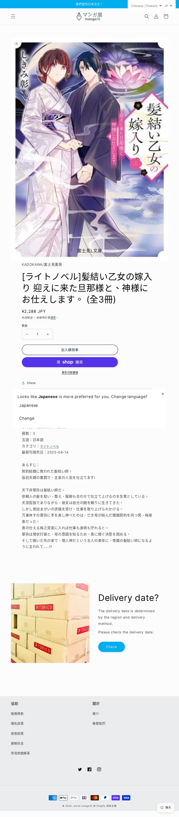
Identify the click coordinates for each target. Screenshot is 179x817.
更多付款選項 (70, 372)
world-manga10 (82, 806)
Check (111, 647)
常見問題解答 (20, 753)
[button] (13, 16)
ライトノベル (49, 446)
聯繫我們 (99, 723)
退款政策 (17, 733)
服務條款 (17, 713)
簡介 (96, 713)
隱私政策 (17, 723)
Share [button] (31, 383)
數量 (25, 325)
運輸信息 (17, 743)
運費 (53, 317)
